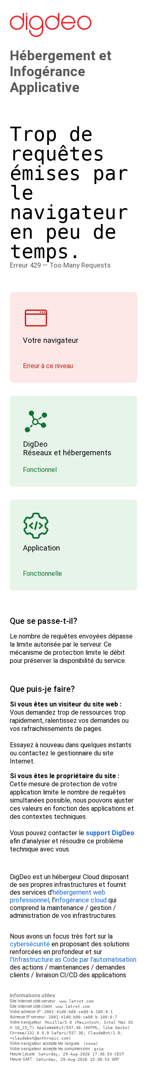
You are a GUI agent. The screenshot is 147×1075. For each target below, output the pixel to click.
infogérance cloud (81, 900)
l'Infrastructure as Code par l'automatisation (73, 959)
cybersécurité (30, 944)
